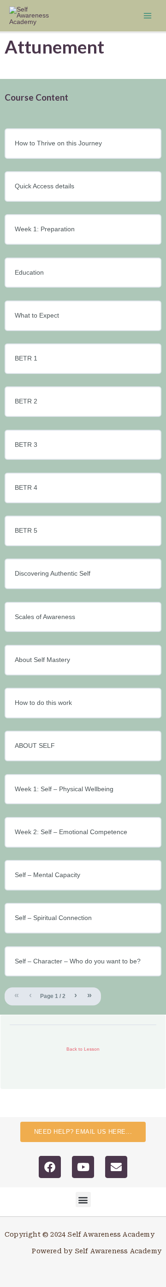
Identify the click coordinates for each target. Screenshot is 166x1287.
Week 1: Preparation (45, 229)
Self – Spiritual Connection (53, 917)
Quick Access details (44, 186)
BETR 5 (26, 530)
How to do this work (43, 702)
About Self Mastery (42, 659)
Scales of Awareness (45, 616)
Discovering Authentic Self (52, 573)
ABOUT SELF (35, 745)
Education (29, 272)
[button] (83, 1199)
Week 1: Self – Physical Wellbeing (64, 789)
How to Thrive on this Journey (58, 143)
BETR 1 (26, 358)
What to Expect (37, 315)
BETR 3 (26, 444)
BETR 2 (26, 401)
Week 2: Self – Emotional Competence (71, 832)
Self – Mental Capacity (47, 875)
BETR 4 (26, 487)
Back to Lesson (83, 1049)
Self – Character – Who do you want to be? (78, 961)
